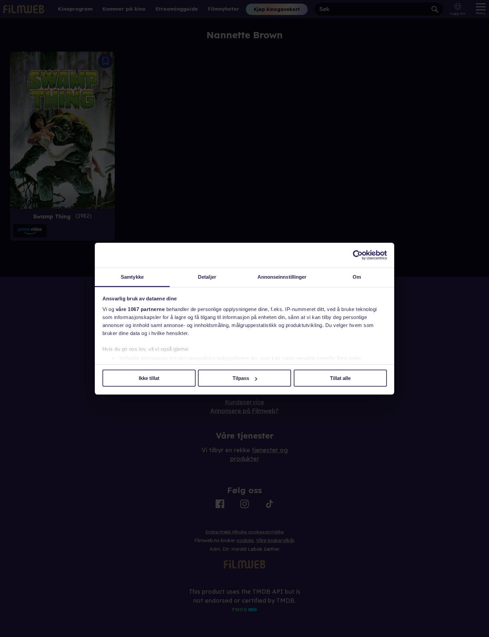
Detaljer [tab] (207, 277)
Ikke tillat (149, 378)
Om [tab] (357, 277)
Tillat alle (340, 378)
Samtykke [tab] (132, 277)
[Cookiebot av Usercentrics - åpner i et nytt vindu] (358, 255)
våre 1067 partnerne (140, 309)
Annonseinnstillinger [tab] (282, 277)
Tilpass (241, 378)
